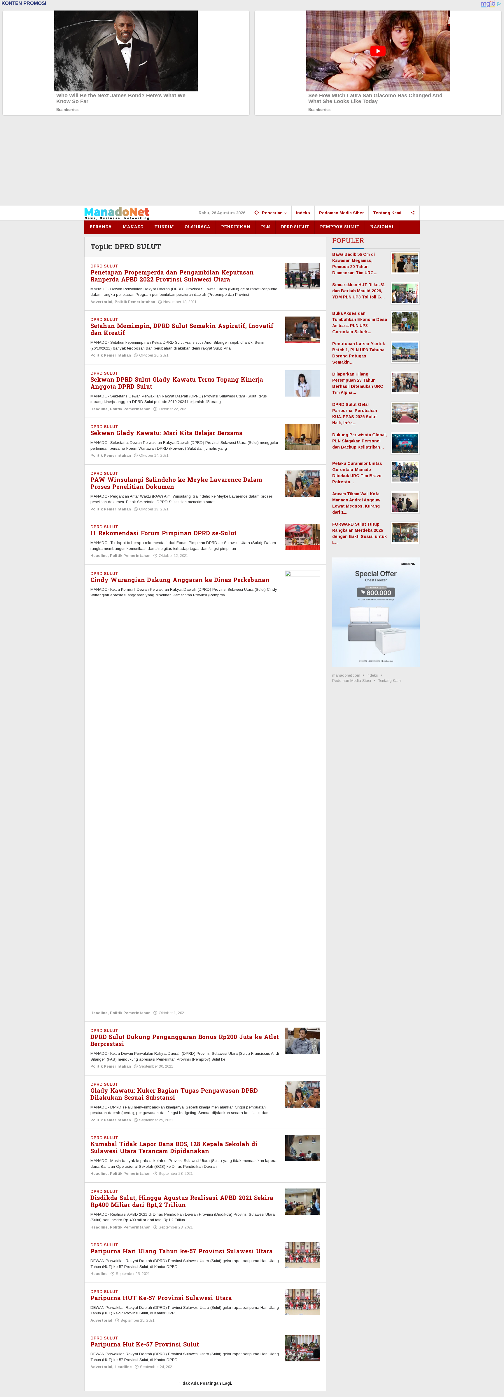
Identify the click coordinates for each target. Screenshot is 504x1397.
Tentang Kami (390, 680)
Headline (99, 409)
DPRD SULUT (104, 266)
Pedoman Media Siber (351, 680)
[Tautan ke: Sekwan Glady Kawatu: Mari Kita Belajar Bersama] (302, 436)
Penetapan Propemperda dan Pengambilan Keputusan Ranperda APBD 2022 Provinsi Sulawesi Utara (172, 276)
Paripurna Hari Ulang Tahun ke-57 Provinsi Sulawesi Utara (181, 1251)
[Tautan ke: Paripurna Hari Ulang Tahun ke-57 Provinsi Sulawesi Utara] (302, 1254)
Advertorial (101, 302)
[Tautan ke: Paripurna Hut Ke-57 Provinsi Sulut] (302, 1348)
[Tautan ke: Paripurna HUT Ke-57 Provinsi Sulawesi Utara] (302, 1301)
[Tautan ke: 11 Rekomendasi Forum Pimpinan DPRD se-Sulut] (302, 536)
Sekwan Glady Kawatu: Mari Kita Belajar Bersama (166, 433)
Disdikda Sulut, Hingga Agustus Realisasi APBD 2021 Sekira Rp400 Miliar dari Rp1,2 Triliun (181, 1201)
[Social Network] (413, 213)
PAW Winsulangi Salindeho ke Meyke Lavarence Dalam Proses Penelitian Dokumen (176, 483)
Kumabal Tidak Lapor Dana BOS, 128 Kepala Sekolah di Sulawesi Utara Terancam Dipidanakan (174, 1148)
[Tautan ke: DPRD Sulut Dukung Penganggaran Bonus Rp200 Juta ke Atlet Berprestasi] (302, 1040)
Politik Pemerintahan (135, 302)
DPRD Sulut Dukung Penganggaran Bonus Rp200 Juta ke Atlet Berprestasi (184, 1041)
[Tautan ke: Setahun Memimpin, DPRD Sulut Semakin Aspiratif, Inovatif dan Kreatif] (302, 329)
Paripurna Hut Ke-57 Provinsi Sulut (144, 1344)
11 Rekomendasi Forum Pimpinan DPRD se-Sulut (163, 533)
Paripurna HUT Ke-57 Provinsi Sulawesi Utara (161, 1298)
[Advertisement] (252, 162)
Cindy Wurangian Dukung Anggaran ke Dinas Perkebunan (180, 580)
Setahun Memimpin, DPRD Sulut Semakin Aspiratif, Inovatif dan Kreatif (182, 329)
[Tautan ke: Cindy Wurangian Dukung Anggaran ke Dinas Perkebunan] (302, 789)
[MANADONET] (116, 213)
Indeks (372, 675)
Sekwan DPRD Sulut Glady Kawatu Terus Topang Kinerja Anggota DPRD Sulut (176, 383)
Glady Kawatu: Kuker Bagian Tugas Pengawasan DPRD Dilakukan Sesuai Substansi (174, 1094)
